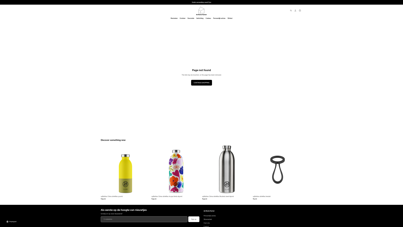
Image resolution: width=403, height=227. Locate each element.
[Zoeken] (291, 10)
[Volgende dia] (147, 169)
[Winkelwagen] (300, 10)
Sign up (193, 219)
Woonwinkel (208, 219)
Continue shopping (201, 83)
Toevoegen (199, 191)
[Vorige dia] (104, 169)
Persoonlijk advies (210, 216)
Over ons (207, 223)
